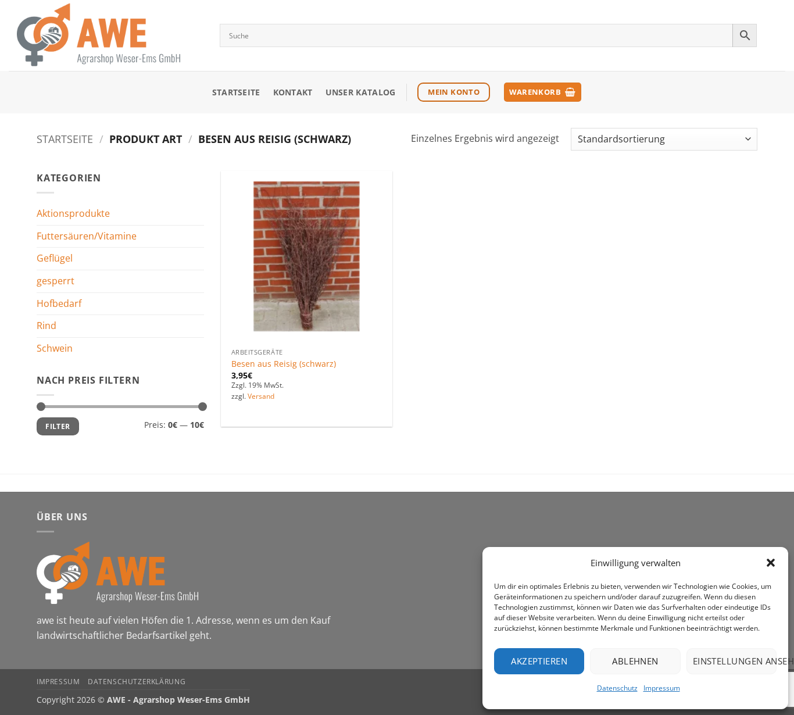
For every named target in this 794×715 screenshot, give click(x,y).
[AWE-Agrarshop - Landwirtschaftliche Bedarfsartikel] (105, 35)
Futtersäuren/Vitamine (87, 236)
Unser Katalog (361, 92)
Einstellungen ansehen (735, 661)
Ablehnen (635, 661)
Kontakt (293, 92)
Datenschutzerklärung (136, 682)
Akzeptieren (539, 661)
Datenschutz (617, 688)
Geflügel (55, 258)
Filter (57, 426)
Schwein (55, 348)
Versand (261, 396)
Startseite (236, 92)
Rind (46, 325)
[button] (771, 563)
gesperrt (55, 280)
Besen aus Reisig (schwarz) (283, 364)
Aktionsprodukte (73, 213)
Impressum (661, 688)
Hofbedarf (59, 302)
